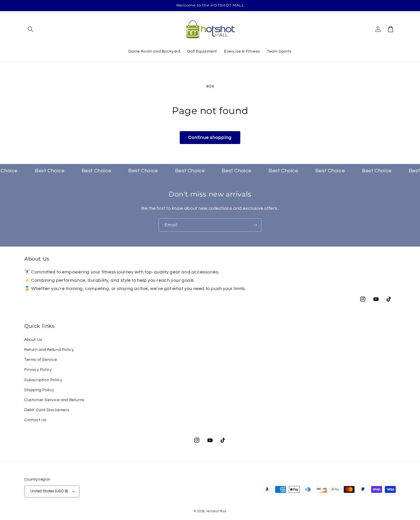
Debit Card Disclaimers (46, 410)
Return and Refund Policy (49, 350)
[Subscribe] (255, 225)
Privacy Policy (38, 370)
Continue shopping (210, 137)
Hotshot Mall (216, 511)
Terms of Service (40, 360)
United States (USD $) (49, 491)
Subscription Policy (43, 380)
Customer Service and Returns (54, 400)
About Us (33, 340)
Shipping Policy (39, 390)
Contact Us (35, 420)
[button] (30, 29)
